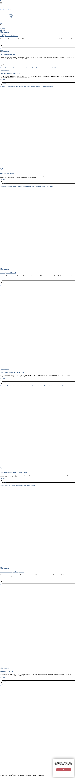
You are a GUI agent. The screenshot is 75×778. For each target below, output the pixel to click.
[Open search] (7, 21)
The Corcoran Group (5, 32)
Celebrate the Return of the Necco (10, 73)
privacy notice (62, 763)
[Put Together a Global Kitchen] (37, 30)
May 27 (1, 467)
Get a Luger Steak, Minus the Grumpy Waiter (13, 472)
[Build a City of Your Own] (30, 48)
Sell (8, 770)
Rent (5, 770)
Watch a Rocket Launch (7, 173)
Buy (2, 770)
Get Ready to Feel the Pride (8, 273)
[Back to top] (0, 777)
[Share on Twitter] (4, 45)
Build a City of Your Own (7, 55)
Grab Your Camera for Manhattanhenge (12, 372)
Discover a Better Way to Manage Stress (12, 572)
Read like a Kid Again (6, 671)
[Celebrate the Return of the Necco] (29, 67)
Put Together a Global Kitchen (9, 36)
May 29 (1, 31)
